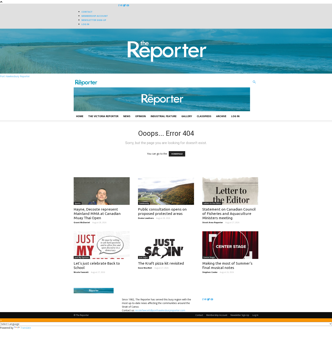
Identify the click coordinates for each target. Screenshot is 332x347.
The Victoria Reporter (103, 116)
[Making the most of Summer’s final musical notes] (230, 245)
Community (144, 203)
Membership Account (94, 15)
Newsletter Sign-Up (93, 20)
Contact (87, 11)
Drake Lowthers (146, 218)
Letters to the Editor (212, 203)
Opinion (140, 116)
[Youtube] (128, 5)
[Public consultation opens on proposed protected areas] (166, 191)
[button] (254, 82)
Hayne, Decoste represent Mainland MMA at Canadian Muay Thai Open (97, 213)
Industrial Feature (164, 116)
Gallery (186, 116)
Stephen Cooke (209, 272)
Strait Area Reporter (212, 222)
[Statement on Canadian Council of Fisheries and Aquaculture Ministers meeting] (230, 191)
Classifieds (204, 116)
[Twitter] (125, 5)
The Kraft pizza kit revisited (161, 263)
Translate (25, 327)
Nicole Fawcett (81, 272)
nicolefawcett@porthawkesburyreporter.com (160, 310)
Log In (85, 24)
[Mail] (121, 5)
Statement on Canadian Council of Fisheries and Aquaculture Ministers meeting (229, 213)
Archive (221, 116)
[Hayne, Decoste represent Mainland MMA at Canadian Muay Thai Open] (102, 191)
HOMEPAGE (177, 154)
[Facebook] (119, 5)
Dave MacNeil (145, 268)
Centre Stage (209, 257)
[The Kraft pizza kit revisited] (166, 245)
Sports (78, 203)
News (126, 116)
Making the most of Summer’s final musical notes (227, 265)
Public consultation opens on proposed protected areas (162, 211)
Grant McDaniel (82, 222)
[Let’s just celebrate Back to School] (102, 245)
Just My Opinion (82, 257)
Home (79, 116)
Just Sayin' (143, 257)
